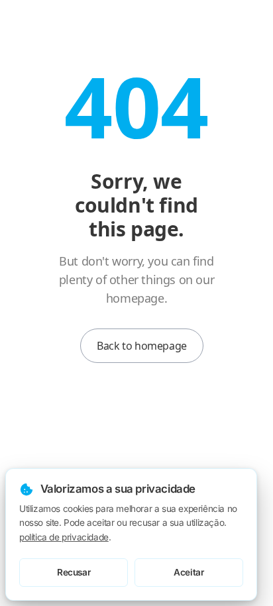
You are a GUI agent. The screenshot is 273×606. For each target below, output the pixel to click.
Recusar (73, 572)
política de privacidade (64, 537)
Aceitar (188, 572)
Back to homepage (142, 345)
